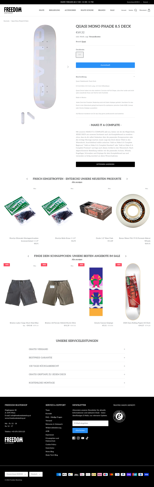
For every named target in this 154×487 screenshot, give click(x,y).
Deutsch (145, 2)
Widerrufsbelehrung (53, 428)
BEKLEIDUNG (54, 10)
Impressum (50, 435)
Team (48, 410)
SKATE (41, 10)
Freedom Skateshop (16, 480)
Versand (49, 421)
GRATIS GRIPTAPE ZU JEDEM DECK (47, 374)
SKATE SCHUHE (87, 10)
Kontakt (49, 414)
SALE (112, 10)
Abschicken (80, 430)
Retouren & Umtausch (54, 424)
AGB (47, 431)
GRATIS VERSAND (38, 349)
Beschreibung (81, 77)
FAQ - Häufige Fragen (54, 417)
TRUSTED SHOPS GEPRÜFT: (124, 405)
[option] (45, 67)
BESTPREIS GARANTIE (40, 357)
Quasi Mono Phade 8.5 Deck (19, 21)
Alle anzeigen (77, 182)
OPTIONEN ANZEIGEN (105, 164)
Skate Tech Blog (52, 455)
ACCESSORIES (70, 10)
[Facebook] (73, 438)
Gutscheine (50, 448)
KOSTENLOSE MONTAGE (42, 383)
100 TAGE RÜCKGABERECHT (44, 366)
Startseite (7, 21)
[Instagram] (78, 438)
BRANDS (101, 10)
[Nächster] (68, 66)
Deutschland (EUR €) (133, 2)
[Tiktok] (87, 438)
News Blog (50, 452)
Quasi (84, 42)
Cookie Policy (51, 445)
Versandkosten (95, 37)
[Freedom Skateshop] (13, 10)
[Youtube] (82, 438)
